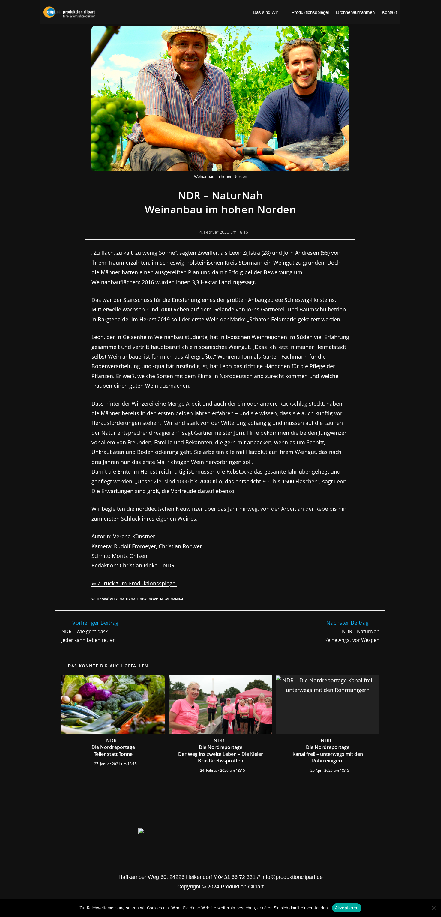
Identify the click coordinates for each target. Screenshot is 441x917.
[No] (433, 908)
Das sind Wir (265, 12)
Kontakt (389, 12)
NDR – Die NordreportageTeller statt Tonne (113, 747)
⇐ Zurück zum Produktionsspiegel (134, 583)
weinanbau (174, 599)
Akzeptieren (347, 907)
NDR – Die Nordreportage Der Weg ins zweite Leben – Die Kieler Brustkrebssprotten (220, 750)
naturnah (128, 599)
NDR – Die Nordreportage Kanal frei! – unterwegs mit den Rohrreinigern (327, 750)
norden (155, 599)
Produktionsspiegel (310, 12)
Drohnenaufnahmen (355, 12)
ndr (143, 599)
